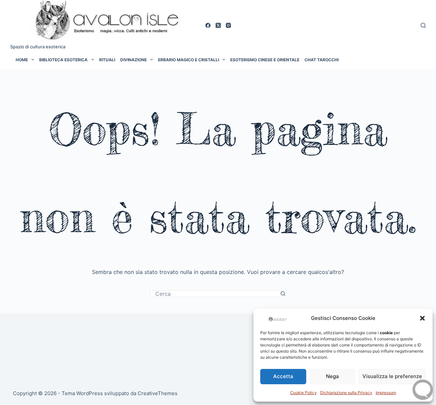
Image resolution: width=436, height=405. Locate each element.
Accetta (283, 376)
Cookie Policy (303, 392)
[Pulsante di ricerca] (283, 294)
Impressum (386, 392)
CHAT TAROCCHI (322, 59)
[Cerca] (423, 25)
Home (22, 59)
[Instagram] (228, 25)
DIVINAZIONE (133, 59)
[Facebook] (208, 25)
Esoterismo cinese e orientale (264, 59)
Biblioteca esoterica (63, 59)
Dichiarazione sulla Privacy (346, 392)
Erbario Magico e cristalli (188, 59)
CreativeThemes (157, 393)
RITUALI (107, 59)
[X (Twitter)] (218, 25)
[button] (422, 318)
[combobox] (215, 293)
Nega (332, 376)
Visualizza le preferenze (392, 376)
